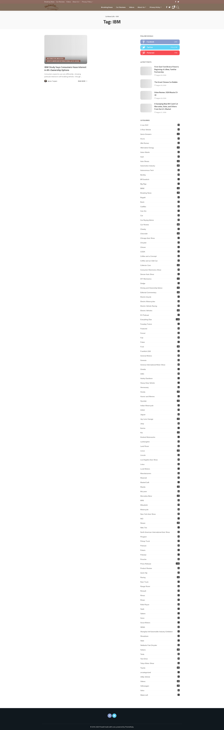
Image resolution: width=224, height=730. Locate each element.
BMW (142, 188)
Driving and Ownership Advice (151, 288)
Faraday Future (146, 324)
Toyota (142, 668)
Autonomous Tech (147, 170)
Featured (143, 329)
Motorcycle (144, 509)
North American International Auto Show (63, 61)
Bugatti (142, 197)
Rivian (142, 600)
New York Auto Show (148, 514)
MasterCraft (144, 482)
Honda (142, 392)
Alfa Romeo (144, 143)
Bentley (143, 175)
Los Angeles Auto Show (149, 460)
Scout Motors (145, 623)
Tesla (142, 654)
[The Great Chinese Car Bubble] (146, 83)
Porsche (143, 559)
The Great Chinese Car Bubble (165, 82)
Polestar (143, 555)
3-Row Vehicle (145, 130)
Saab (142, 609)
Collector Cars (145, 265)
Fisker (142, 342)
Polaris (142, 550)
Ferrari (142, 333)
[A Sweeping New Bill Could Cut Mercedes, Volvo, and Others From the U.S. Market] (146, 108)
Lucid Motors (145, 469)
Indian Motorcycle (146, 406)
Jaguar (142, 414)
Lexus (142, 451)
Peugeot (143, 537)
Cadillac (143, 207)
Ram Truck (144, 582)
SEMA (142, 627)
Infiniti (142, 410)
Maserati (143, 478)
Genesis (143, 360)
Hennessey (144, 387)
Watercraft (144, 695)
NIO (141, 519)
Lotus (142, 464)
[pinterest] (160, 52)
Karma (142, 428)
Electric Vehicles (146, 310)
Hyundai (143, 401)
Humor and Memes (147, 396)
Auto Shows (144, 161)
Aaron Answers (145, 134)
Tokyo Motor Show (147, 663)
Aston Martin (145, 152)
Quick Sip (143, 573)
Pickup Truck (145, 541)
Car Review (144, 225)
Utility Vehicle (145, 677)
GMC (142, 374)
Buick (142, 202)
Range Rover (145, 586)
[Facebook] (175, 2)
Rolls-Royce (144, 604)
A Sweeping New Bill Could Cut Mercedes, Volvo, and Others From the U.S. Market (166, 106)
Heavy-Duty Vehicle (147, 383)
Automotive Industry (55, 58)
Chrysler (143, 243)
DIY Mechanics (145, 279)
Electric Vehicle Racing (148, 306)
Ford (142, 347)
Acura (142, 139)
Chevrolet (143, 234)
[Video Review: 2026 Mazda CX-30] (146, 95)
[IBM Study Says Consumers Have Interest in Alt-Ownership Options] (65, 49)
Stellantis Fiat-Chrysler (148, 645)
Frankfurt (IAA (145, 351)
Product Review (146, 568)
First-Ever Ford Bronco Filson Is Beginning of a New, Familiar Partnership (166, 69)
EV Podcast (144, 315)
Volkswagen (144, 686)
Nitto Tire (143, 528)
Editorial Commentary (148, 292)
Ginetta (143, 369)
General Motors (146, 356)
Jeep (142, 424)
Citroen (143, 247)
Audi (142, 157)
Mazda (142, 487)
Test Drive (144, 659)
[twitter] (160, 47)
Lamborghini (145, 442)
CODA (142, 252)
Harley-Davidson (146, 378)
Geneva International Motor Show (152, 365)
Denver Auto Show (147, 274)
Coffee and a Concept (148, 256)
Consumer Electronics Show (150, 270)
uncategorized (145, 672)
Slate (142, 641)
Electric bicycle (145, 297)
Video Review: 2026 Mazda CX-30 (166, 93)
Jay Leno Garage (146, 419)
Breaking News (145, 193)
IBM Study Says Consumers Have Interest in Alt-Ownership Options (65, 68)
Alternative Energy (147, 148)
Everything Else (146, 319)
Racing (142, 577)
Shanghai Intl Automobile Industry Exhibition (156, 632)
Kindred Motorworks (147, 437)
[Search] (178, 7)
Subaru (143, 650)
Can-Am (143, 211)
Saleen (142, 613)
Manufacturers (145, 473)
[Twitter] (178, 2)
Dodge (142, 283)
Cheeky (143, 229)
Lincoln (143, 455)
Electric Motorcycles (147, 301)
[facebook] (160, 42)
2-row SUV (144, 125)
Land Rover (144, 446)
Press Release (145, 564)
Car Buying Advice (147, 220)
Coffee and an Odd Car (149, 261)
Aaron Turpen (52, 81)
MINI (142, 500)
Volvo (142, 690)
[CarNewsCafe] (51, 7)
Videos (142, 681)
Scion (142, 618)
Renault (143, 591)
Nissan (142, 523)
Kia (141, 433)
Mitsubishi (144, 505)
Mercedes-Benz (146, 496)
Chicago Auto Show (147, 238)
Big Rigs (143, 184)
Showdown (144, 636)
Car (141, 215)
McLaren (143, 491)
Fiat (141, 338)
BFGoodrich (144, 179)
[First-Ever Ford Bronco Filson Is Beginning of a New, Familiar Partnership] (146, 71)
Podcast (143, 546)
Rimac (142, 595)
